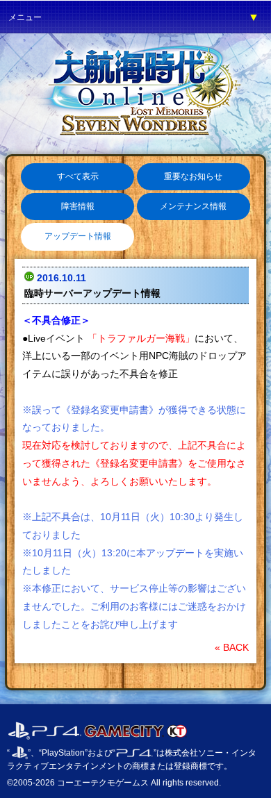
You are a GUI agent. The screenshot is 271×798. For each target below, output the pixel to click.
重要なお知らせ (193, 176)
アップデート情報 (77, 236)
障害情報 (78, 206)
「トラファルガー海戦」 (140, 338)
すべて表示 (78, 176)
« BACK (232, 647)
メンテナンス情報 (193, 206)
